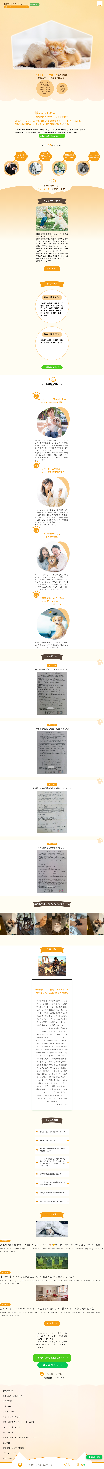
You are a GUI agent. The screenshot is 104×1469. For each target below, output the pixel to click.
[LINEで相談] (84, 1465)
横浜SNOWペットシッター (17, 4)
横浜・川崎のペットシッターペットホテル (16, 7)
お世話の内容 (8, 1391)
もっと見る (51, 268)
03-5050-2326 (54, 1374)
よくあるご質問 (9, 1411)
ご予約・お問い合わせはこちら (51, 136)
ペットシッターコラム (11, 1417)
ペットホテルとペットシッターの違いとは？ (20, 1437)
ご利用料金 (7, 1406)
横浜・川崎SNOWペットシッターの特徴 (18, 1422)
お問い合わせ (33, 4)
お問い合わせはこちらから (42, 1465)
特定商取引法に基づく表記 (13, 1448)
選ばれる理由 (8, 1432)
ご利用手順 (7, 1401)
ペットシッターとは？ (11, 1427)
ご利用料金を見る (50, 367)
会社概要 (6, 1443)
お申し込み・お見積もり (12, 1396)
